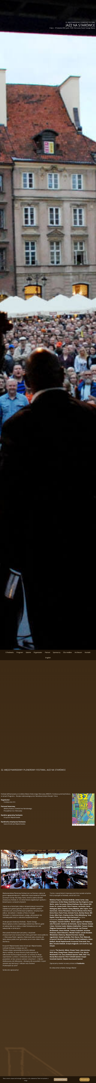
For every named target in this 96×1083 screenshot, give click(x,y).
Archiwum (78, 652)
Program (19, 652)
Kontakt (87, 652)
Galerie (28, 652)
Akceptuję (85, 1080)
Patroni (47, 652)
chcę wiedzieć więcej (60, 1079)
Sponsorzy (56, 652)
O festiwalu (10, 652)
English (48, 658)
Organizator (38, 652)
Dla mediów (67, 652)
